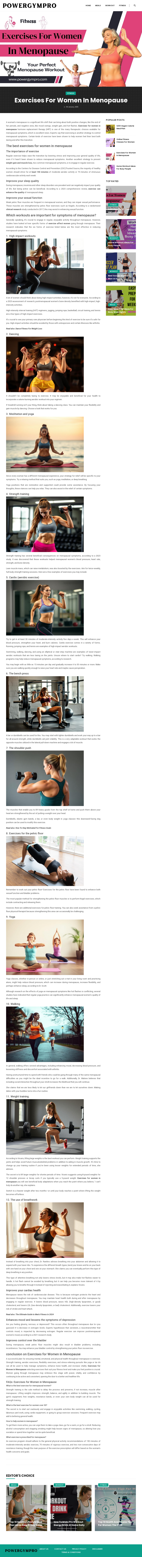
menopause (63, 146)
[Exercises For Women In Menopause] (110, 155)
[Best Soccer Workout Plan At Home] (121, 267)
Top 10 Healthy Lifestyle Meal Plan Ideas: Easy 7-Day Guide (25, 1523)
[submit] (134, 5)
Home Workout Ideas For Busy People (126, 167)
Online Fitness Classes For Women (125, 140)
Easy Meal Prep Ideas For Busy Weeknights (120, 310)
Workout (110, 5)
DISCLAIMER (97, 1549)
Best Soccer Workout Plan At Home (118, 277)
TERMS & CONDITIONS (71, 1552)
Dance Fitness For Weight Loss (29, 328)
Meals (98, 5)
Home (88, 5)
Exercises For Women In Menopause (126, 154)
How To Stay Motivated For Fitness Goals (33, 828)
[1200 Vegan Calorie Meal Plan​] (110, 129)
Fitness (122, 5)
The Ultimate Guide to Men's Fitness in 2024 (35, 1314)
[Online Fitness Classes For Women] (110, 142)
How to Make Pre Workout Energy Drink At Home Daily (69, 1523)
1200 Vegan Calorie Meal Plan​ (125, 127)
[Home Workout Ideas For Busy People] (110, 169)
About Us (43, 1549)
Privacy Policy (79, 1549)
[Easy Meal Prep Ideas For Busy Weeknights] (121, 301)
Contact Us (60, 1549)
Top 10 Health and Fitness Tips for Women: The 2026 (115, 1523)
